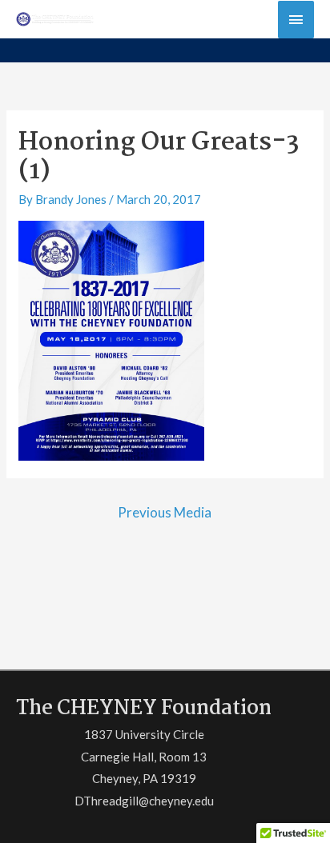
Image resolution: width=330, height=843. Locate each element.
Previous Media (164, 512)
